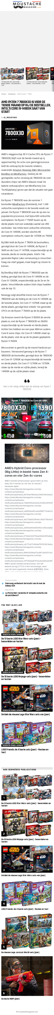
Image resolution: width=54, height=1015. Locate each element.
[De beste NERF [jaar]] (27, 976)
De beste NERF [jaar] (10, 998)
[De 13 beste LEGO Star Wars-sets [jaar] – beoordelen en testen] (27, 622)
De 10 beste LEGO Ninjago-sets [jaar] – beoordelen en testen (25, 678)
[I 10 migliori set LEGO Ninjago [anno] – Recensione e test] (37, 73)
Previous (1, 79)
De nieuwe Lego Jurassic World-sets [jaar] (20, 952)
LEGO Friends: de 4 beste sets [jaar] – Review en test (24, 751)
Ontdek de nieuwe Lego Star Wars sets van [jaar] (25, 714)
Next (52, 79)
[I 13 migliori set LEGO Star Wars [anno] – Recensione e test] (12, 73)
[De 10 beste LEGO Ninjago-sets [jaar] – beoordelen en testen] (27, 660)
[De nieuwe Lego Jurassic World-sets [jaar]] (27, 931)
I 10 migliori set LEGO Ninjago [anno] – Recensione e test (36, 83)
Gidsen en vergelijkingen (13, 635)
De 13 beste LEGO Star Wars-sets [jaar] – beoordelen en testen (21, 640)
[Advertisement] (27, 38)
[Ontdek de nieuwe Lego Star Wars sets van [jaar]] (27, 698)
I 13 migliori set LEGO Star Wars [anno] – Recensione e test (11, 83)
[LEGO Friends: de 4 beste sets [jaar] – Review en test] (27, 733)
